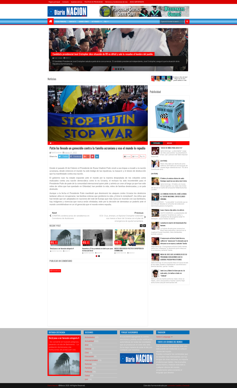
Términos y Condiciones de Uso (116, 2)
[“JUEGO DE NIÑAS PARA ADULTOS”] (155, 151)
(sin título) (163, 160)
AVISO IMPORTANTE (137, 2)
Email (128, 156)
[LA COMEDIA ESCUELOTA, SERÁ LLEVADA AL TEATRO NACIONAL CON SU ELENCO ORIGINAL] (155, 197)
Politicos (88, 372)
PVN (105, 21)
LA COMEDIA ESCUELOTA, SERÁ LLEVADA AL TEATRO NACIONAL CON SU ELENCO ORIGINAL (173, 196)
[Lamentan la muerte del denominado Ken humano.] (155, 226)
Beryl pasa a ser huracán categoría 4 (62, 248)
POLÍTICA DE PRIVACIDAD (94, 2)
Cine (87, 353)
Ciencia (88, 349)
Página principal (54, 2)
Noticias (88, 364)
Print (136, 156)
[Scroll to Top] (233, 384)
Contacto (65, 2)
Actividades (96, 21)
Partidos (88, 368)
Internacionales (91, 360)
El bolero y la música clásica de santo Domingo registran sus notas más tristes (173, 179)
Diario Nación (53, 386)
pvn (86, 379)
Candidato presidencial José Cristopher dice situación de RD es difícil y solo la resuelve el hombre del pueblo (103, 54)
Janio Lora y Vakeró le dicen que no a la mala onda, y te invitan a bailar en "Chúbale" (172, 273)
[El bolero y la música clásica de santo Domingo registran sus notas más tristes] (155, 181)
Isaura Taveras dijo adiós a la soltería (172, 210)
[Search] (187, 21)
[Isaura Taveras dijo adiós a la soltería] (155, 213)
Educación (89, 356)
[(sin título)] (155, 163)
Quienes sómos (76, 2)
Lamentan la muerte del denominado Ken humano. (173, 224)
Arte (86, 345)
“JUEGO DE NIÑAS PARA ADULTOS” (171, 147)
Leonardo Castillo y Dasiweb (178, 386)
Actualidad (89, 341)
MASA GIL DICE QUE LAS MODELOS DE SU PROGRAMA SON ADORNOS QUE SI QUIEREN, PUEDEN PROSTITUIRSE (173, 257)
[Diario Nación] (51, 21)
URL (143, 156)
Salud (87, 375)
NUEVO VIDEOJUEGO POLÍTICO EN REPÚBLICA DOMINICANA (129, 249)
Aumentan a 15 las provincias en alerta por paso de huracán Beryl (97, 249)
